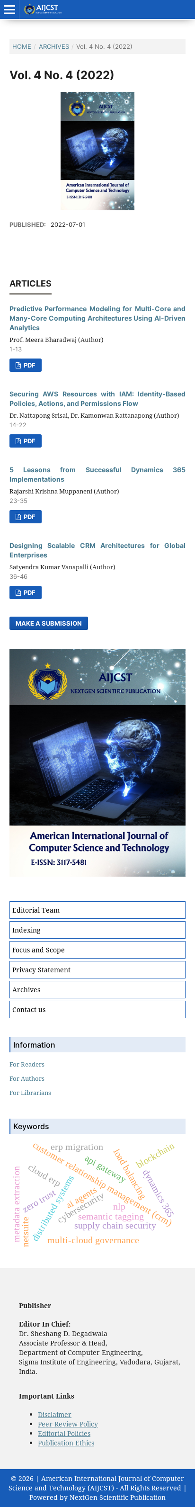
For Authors (26, 1078)
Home (21, 46)
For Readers (26, 1064)
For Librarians (30, 1092)
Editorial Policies (64, 1433)
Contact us (28, 1009)
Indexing (26, 929)
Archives (54, 46)
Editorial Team (36, 910)
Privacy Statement (41, 969)
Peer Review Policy (68, 1423)
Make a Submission (49, 623)
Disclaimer (54, 1414)
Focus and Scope (38, 949)
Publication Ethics (66, 1442)
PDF (28, 365)
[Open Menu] (9, 9)
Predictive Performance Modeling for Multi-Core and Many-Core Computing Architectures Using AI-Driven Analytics (97, 318)
